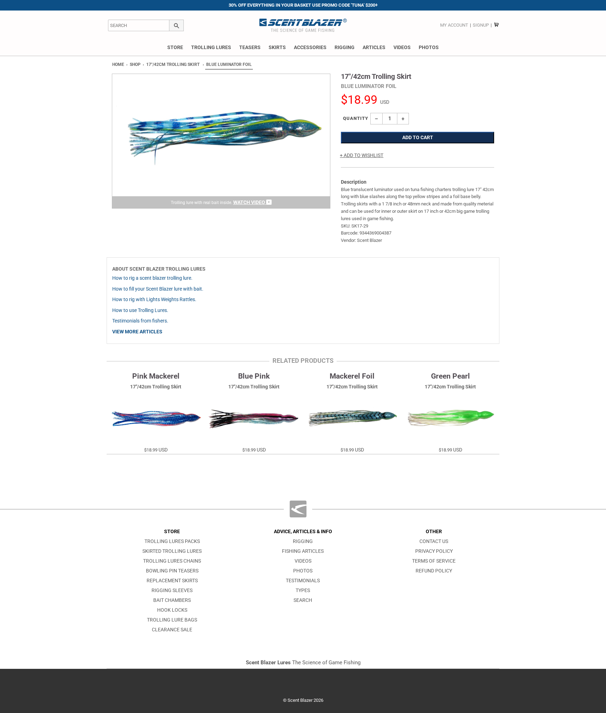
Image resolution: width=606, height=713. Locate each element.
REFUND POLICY (434, 571)
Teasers (250, 47)
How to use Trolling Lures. (140, 310)
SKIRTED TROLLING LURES (172, 551)
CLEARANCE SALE (172, 630)
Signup (481, 25)
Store (175, 47)
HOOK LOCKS (172, 610)
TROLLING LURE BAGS (172, 620)
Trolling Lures (211, 47)
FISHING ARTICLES (303, 551)
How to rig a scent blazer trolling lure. (152, 278)
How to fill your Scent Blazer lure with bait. (157, 289)
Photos (429, 47)
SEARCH (303, 600)
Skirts (277, 47)
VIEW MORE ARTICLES (137, 332)
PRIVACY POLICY (434, 551)
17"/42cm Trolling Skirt (173, 64)
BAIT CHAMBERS (172, 600)
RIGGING (303, 541)
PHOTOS (302, 571)
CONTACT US (433, 541)
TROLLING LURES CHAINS (172, 561)
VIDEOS (303, 561)
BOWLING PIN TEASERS (172, 571)
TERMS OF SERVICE (434, 561)
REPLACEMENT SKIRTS (172, 581)
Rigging (345, 47)
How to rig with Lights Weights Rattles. (154, 300)
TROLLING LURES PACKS (172, 541)
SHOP (135, 64)
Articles (374, 47)
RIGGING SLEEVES (172, 590)
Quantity (355, 118)
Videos (402, 47)
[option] (221, 141)
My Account (454, 25)
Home (118, 64)
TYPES (303, 590)
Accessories (310, 47)
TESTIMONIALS (303, 581)
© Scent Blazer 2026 (303, 700)
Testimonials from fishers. (140, 321)
